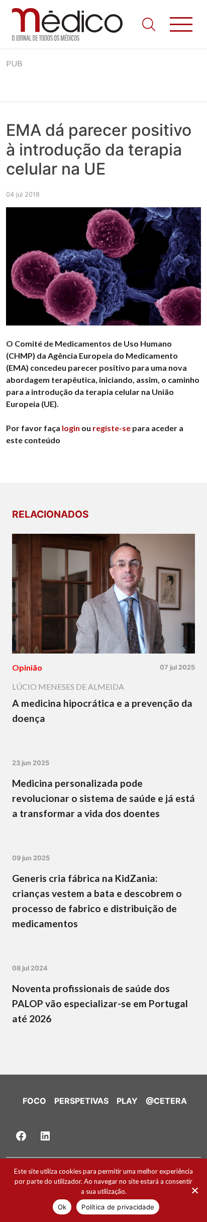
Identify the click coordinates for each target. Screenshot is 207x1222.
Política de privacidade (117, 1207)
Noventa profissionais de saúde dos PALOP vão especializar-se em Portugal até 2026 (100, 1003)
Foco (34, 1101)
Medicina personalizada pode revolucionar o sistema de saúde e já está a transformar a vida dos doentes (103, 798)
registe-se (111, 428)
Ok (62, 1207)
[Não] (194, 1190)
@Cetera (166, 1101)
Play (127, 1101)
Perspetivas (81, 1101)
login (71, 428)
